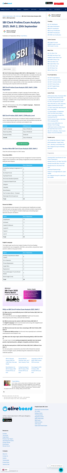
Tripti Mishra (23, 36)
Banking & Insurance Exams (41, 409)
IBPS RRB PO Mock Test (53, 59)
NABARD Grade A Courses (54, 44)
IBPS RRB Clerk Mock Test (54, 55)
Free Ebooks (6, 444)
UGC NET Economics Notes (54, 80)
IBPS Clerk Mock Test (53, 61)
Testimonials (6, 460)
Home (4, 16)
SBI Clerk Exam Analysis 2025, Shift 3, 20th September (15, 398)
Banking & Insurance (5, 9)
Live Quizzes (57, 9)
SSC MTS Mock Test (52, 68)
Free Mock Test (57, 4)
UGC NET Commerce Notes (54, 82)
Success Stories (6, 442)
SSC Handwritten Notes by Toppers (56, 140)
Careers (4, 458)
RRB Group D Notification (54, 30)
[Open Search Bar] (65, 9)
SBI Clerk (18, 16)
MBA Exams (38, 420)
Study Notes (6, 437)
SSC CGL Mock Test (52, 53)
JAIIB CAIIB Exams (39, 418)
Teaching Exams (39, 415)
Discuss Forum (6, 446)
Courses (5, 433)
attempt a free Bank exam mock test (23, 110)
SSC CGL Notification (53, 24)
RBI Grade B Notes (52, 88)
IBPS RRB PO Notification (54, 32)
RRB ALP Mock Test (52, 70)
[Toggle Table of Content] (13, 69)
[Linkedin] (4, 391)
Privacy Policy (6, 462)
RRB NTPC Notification (53, 28)
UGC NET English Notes (53, 86)
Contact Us (5, 456)
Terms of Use (6, 464)
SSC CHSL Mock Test (53, 66)
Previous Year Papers (8, 439)
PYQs (50, 9)
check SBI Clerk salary (23, 143)
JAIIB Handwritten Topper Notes (56, 142)
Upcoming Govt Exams (8, 440)
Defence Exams (38, 422)
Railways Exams (38, 413)
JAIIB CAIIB (33, 9)
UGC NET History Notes (53, 84)
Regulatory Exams (39, 416)
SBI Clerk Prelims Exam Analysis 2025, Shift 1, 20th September (17, 397)
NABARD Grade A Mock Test (54, 57)
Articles (5, 395)
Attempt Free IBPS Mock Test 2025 (56, 163)
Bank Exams (10, 16)
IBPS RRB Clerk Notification (54, 35)
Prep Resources (42, 9)
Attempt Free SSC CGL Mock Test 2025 (57, 161)
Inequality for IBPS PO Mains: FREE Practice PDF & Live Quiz (36, 360)
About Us (5, 454)
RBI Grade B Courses (53, 42)
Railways (19, 9)
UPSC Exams (38, 424)
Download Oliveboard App (54, 169)
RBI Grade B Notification (53, 26)
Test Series (5, 435)
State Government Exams (41, 425)
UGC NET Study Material (54, 77)
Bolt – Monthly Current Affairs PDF (56, 144)
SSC (13, 9)
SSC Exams (37, 411)
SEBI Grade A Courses (53, 46)
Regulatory (26, 9)
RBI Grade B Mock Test (53, 64)
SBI (14, 16)
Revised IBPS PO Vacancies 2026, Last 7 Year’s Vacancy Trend (24, 360)
